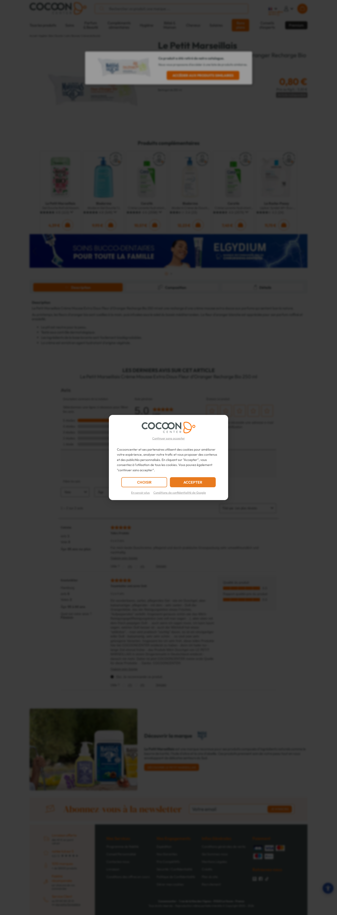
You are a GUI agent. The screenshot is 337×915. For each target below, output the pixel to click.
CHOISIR (144, 482)
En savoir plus (140, 492)
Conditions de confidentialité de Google (179, 492)
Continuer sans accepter (168, 438)
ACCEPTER (192, 482)
